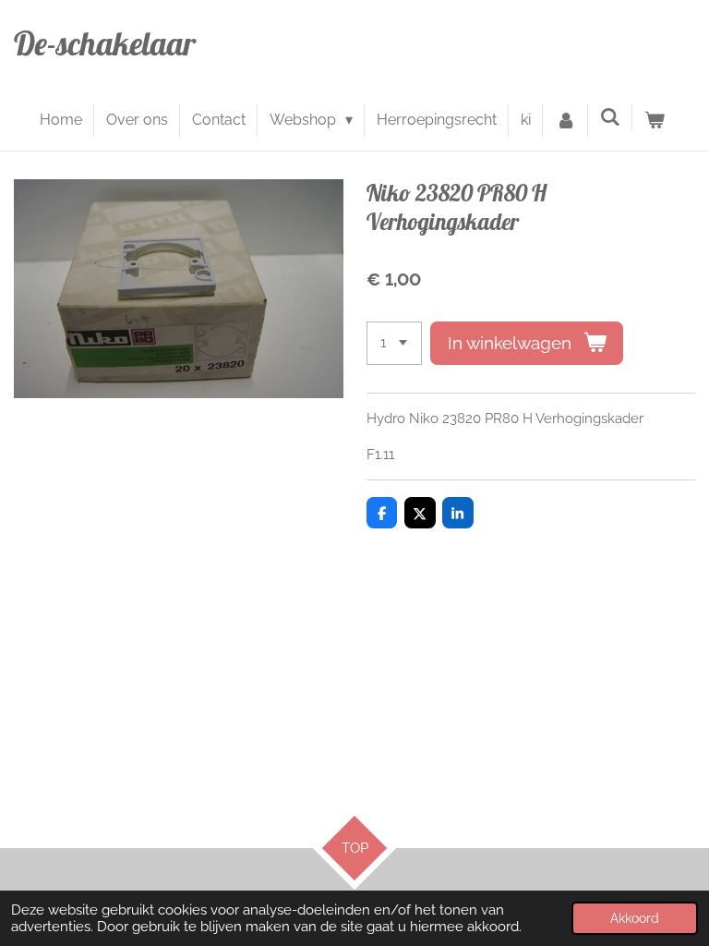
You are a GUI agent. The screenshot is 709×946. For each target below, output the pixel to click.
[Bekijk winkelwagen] (654, 120)
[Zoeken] (610, 116)
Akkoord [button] (634, 918)
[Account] (565, 120)
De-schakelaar (105, 43)
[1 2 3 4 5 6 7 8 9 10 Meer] (394, 343)
